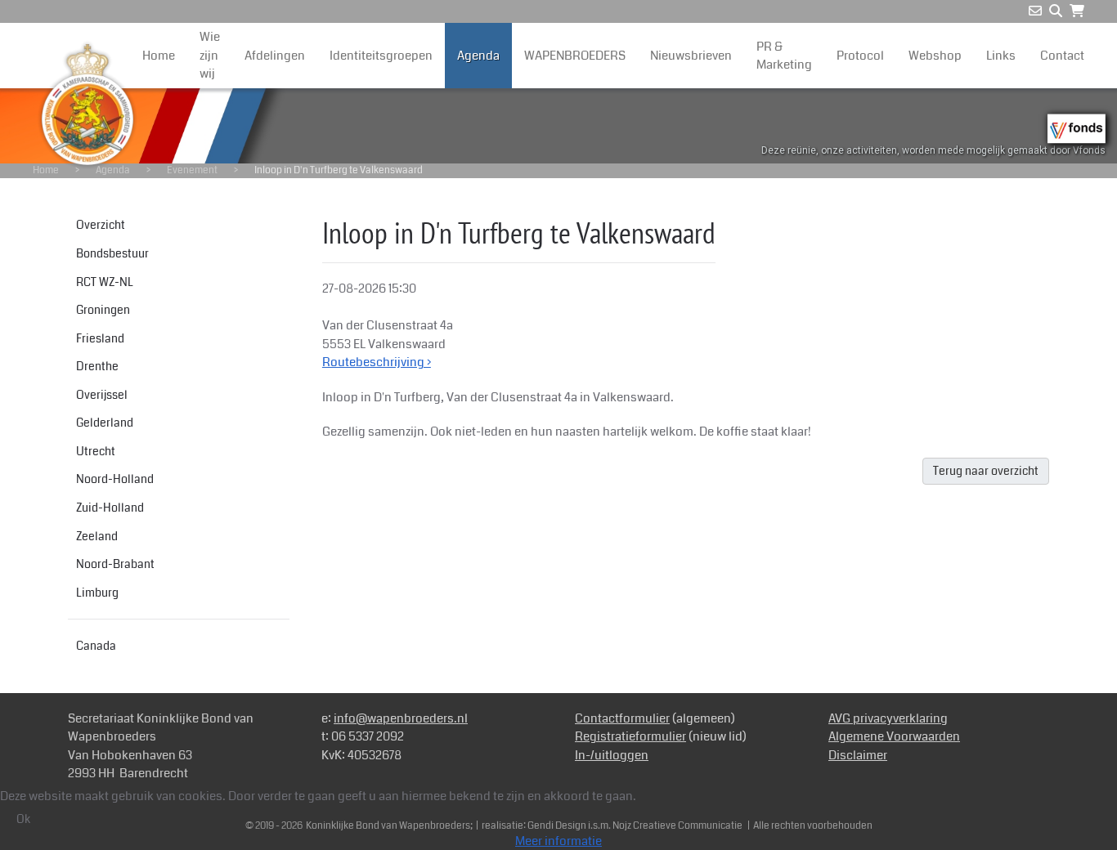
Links (1001, 56)
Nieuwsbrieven (691, 56)
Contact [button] (1062, 56)
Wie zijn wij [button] (210, 55)
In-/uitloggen (611, 755)
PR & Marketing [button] (784, 56)
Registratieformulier (630, 736)
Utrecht (95, 451)
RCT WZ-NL (104, 282)
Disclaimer (857, 755)
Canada (96, 646)
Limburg (97, 592)
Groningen (103, 310)
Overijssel (102, 395)
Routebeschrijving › (376, 362)
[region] (558, 125)
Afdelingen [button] (274, 56)
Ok (23, 819)
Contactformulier (622, 718)
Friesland (100, 338)
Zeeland (97, 536)
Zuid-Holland (110, 507)
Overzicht (100, 225)
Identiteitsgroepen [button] (381, 56)
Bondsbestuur (112, 253)
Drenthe (97, 366)
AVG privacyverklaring (888, 718)
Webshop (935, 56)
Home (158, 56)
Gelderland (104, 422)
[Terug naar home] (87, 104)
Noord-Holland (115, 479)
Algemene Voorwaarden (894, 736)
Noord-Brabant (115, 564)
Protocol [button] (860, 56)
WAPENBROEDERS (575, 56)
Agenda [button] (478, 56)
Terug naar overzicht (985, 471)
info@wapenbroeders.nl (401, 718)
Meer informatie (558, 841)
